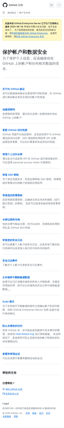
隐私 (34, 413)
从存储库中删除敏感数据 (16, 277)
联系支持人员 (12, 393)
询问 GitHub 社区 (14, 389)
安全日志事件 (9, 260)
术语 (27, 413)
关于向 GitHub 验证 (13, 88)
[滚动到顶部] (57, 421)
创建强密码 (8, 109)
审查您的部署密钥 (12, 195)
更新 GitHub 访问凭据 (14, 129)
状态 (41, 413)
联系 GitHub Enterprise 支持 (30, 36)
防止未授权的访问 (12, 325)
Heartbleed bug (25, 333)
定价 (48, 413)
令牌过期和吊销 (11, 219)
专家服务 (6, 416)
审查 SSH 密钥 (10, 174)
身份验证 (11, 12)
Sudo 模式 (8, 301)
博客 (16, 416)
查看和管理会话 (11, 353)
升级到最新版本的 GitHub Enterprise (30, 33)
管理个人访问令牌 (12, 154)
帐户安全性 (24, 12)
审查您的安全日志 (12, 240)
